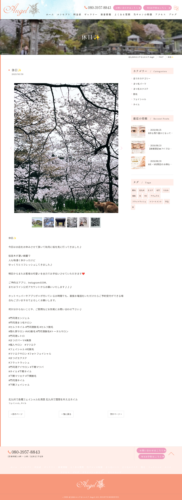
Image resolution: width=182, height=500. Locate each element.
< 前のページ (16, 414)
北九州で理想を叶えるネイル (62, 399)
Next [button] (121, 148)
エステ (150, 190)
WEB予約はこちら (157, 7)
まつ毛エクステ (140, 88)
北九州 (141, 190)
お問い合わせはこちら (126, 7)
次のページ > (116, 414)
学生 (166, 201)
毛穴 (158, 190)
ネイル (24, 403)
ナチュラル (155, 196)
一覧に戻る (66, 414)
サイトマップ (114, 472)
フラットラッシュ (139, 201)
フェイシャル (14, 403)
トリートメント (156, 201)
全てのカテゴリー (142, 78)
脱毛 (135, 94)
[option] (66, 148)
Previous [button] (11, 148)
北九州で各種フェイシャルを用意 (27, 399)
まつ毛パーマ (139, 83)
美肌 (134, 196)
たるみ (166, 190)
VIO (145, 196)
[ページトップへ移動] (171, 453)
